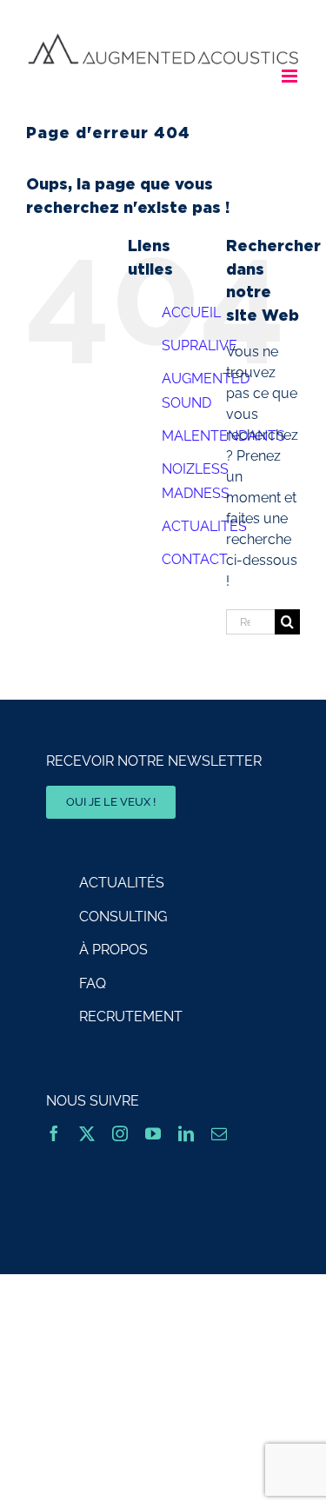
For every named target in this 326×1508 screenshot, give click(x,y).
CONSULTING (123, 916)
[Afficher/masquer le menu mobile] (291, 76)
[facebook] (54, 1133)
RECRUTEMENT (131, 1016)
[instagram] (120, 1133)
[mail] (219, 1133)
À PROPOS (113, 949)
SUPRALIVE (199, 345)
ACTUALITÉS (121, 882)
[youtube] (153, 1133)
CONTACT (195, 559)
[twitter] (87, 1133)
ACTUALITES (204, 526)
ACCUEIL (191, 312)
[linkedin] (186, 1133)
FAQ (92, 983)
